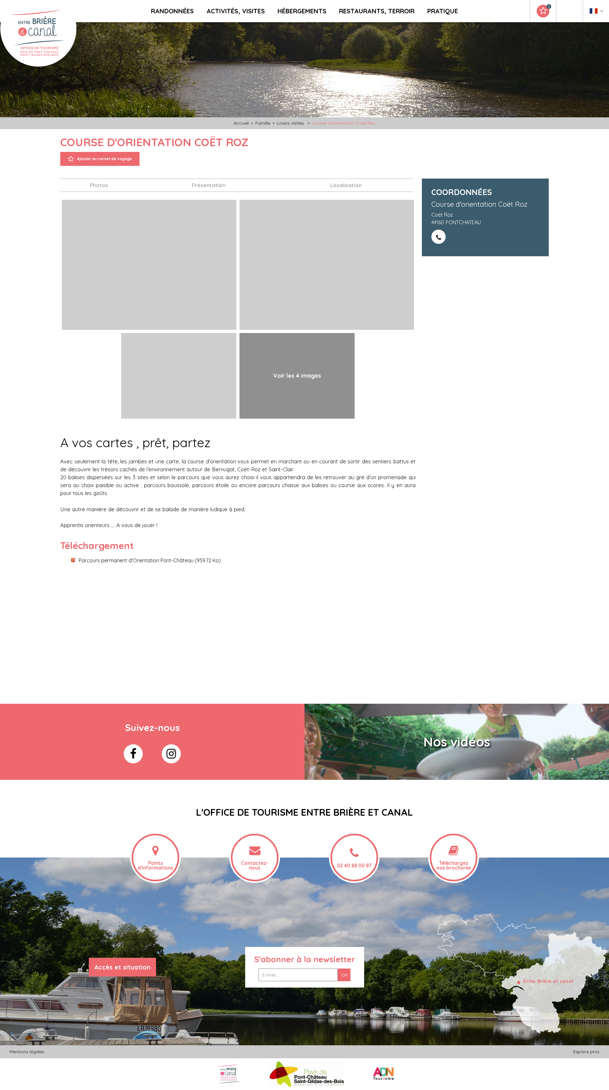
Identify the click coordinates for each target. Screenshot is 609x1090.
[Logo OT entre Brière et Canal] (228, 1074)
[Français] (596, 12)
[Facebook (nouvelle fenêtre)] (133, 753)
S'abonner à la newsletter (304, 959)
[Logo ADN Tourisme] (383, 1074)
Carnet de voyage (548, 7)
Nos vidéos (456, 742)
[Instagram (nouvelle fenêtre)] (171, 753)
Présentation (209, 185)
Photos (99, 185)
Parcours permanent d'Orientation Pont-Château (150, 560)
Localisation (346, 185)
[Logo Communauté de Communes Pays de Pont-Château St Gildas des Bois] (307, 1074)
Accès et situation (122, 967)
